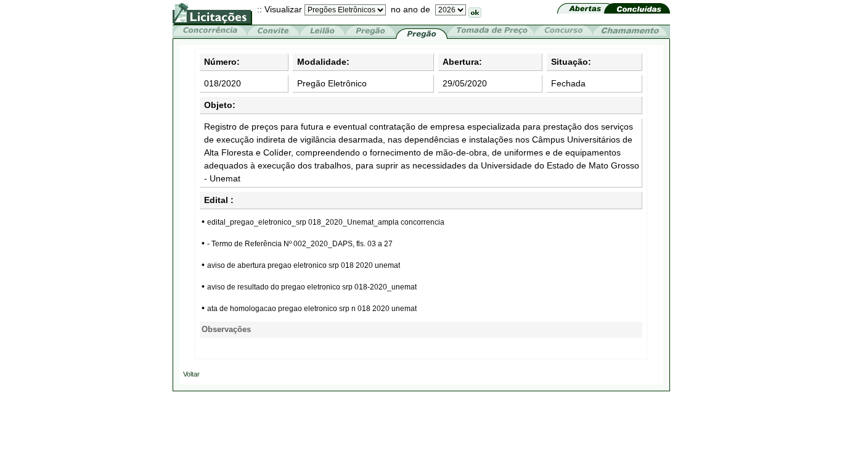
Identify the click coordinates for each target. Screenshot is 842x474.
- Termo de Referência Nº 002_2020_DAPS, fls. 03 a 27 (300, 243)
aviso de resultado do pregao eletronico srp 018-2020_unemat (312, 287)
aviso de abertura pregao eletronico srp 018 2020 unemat (303, 265)
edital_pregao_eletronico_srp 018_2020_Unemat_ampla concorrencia (325, 222)
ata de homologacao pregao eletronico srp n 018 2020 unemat (312, 308)
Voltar (191, 374)
